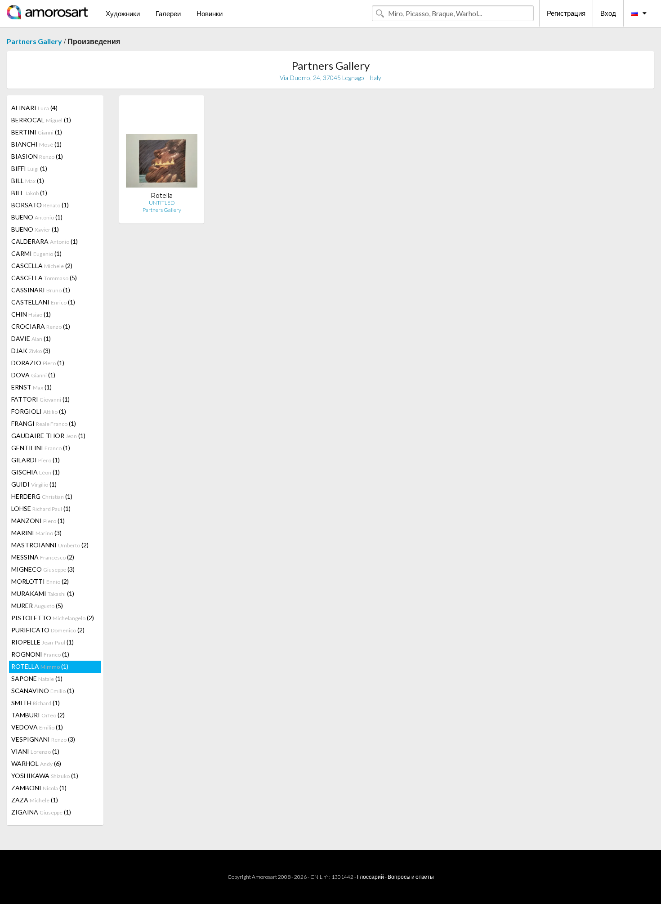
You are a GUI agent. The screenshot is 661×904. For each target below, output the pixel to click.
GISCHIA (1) (35, 472)
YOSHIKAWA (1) (44, 775)
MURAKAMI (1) (42, 593)
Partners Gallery (34, 41)
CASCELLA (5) (44, 278)
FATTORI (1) (40, 399)
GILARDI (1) (35, 460)
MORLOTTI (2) (40, 581)
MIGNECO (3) (43, 569)
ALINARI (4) (34, 108)
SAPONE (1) (37, 678)
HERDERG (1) (41, 496)
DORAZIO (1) (37, 363)
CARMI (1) (36, 253)
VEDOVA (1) (37, 727)
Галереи (168, 13)
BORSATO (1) (40, 205)
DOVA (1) (33, 375)
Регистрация (566, 13)
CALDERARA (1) (44, 241)
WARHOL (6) (36, 763)
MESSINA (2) (42, 557)
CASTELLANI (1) (43, 302)
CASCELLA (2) (41, 265)
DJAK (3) (30, 350)
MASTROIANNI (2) (50, 545)
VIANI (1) (35, 751)
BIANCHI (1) (36, 144)
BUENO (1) (37, 217)
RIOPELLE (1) (42, 642)
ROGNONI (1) (40, 654)
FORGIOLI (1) (38, 411)
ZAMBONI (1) (39, 788)
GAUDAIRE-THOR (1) (48, 435)
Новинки (210, 13)
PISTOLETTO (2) (52, 618)
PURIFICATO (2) (48, 630)
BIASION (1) (37, 156)
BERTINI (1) (36, 132)
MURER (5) (37, 605)
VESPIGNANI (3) (43, 739)
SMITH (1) (35, 703)
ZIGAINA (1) (41, 812)
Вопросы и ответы (411, 876)
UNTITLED (162, 202)
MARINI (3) (36, 533)
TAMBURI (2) (38, 715)
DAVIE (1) (31, 338)
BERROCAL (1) (41, 120)
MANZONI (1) (38, 520)
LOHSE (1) (41, 508)
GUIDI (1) (34, 484)
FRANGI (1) (43, 423)
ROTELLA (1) (39, 666)
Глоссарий (370, 876)
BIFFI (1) (29, 168)
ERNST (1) (31, 387)
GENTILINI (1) (40, 448)
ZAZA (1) (34, 800)
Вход (608, 13)
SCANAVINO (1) (42, 690)
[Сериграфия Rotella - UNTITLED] (161, 147)
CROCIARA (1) (40, 326)
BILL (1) (27, 180)
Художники (123, 13)
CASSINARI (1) (40, 290)
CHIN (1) (31, 314)
